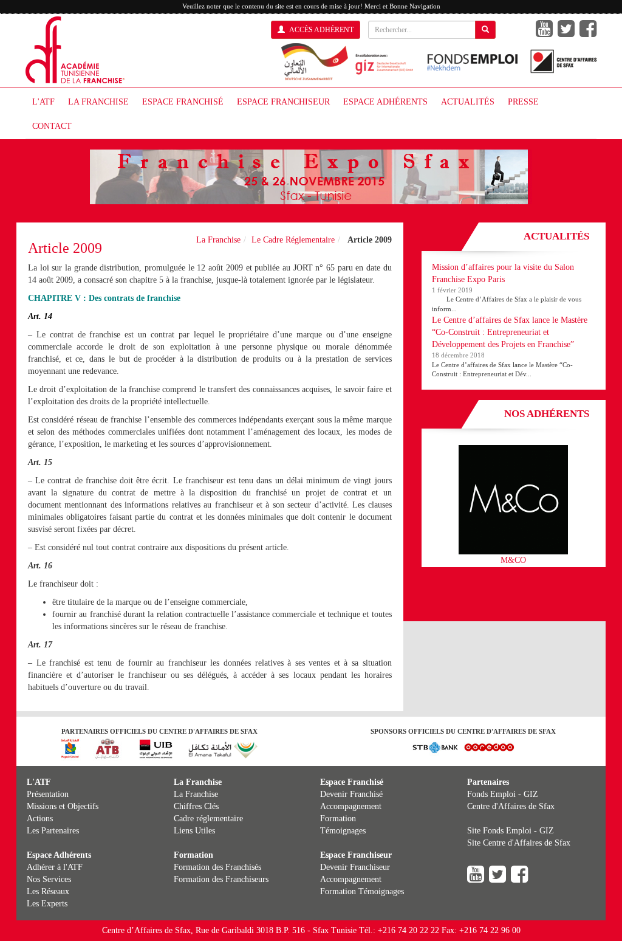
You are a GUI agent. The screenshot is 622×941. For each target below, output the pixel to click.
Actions (40, 818)
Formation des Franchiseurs (221, 879)
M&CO (513, 560)
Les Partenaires (53, 830)
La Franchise (218, 239)
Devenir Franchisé (351, 794)
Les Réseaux (48, 891)
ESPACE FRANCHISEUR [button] (283, 101)
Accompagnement (350, 806)
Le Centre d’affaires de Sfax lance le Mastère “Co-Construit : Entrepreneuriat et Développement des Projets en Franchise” (509, 332)
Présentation (48, 794)
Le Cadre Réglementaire (293, 239)
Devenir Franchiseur (355, 867)
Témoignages (343, 830)
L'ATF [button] (43, 101)
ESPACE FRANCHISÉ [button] (183, 101)
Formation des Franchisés (217, 867)
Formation (338, 818)
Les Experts (47, 903)
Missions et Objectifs (62, 806)
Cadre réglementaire (208, 818)
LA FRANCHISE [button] (98, 101)
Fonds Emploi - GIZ (502, 794)
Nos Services (49, 879)
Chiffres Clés (196, 806)
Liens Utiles (194, 830)
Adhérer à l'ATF (55, 867)
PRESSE (523, 101)
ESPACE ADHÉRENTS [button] (385, 101)
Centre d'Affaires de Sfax (511, 806)
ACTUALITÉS (467, 101)
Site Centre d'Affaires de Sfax (518, 842)
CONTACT (52, 126)
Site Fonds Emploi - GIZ (510, 830)
